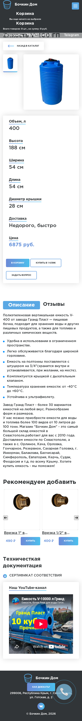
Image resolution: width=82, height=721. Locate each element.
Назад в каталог (28, 46)
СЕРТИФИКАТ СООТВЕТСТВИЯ (35, 575)
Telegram (71, 35)
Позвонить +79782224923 (27, 35)
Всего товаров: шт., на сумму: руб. (25, 26)
